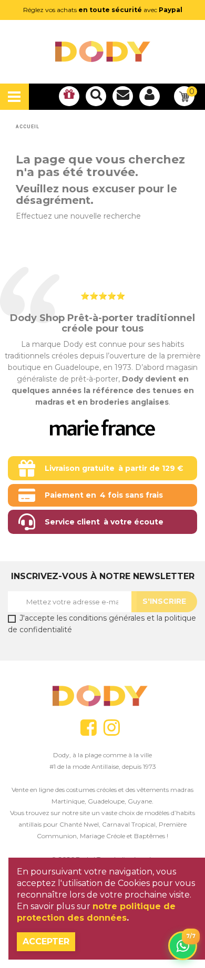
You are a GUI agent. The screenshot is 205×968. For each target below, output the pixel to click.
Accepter (46, 941)
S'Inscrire (164, 601)
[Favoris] (69, 96)
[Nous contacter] (122, 96)
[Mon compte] (149, 96)
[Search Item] (96, 96)
